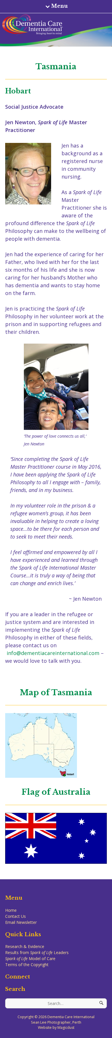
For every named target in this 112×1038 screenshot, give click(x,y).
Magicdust (65, 1027)
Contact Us (15, 916)
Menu (59, 6)
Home (11, 910)
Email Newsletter (21, 922)
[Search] (101, 1003)
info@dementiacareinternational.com (53, 653)
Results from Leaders (37, 952)
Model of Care (30, 958)
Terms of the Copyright (27, 964)
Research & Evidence (24, 946)
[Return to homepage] (54, 24)
